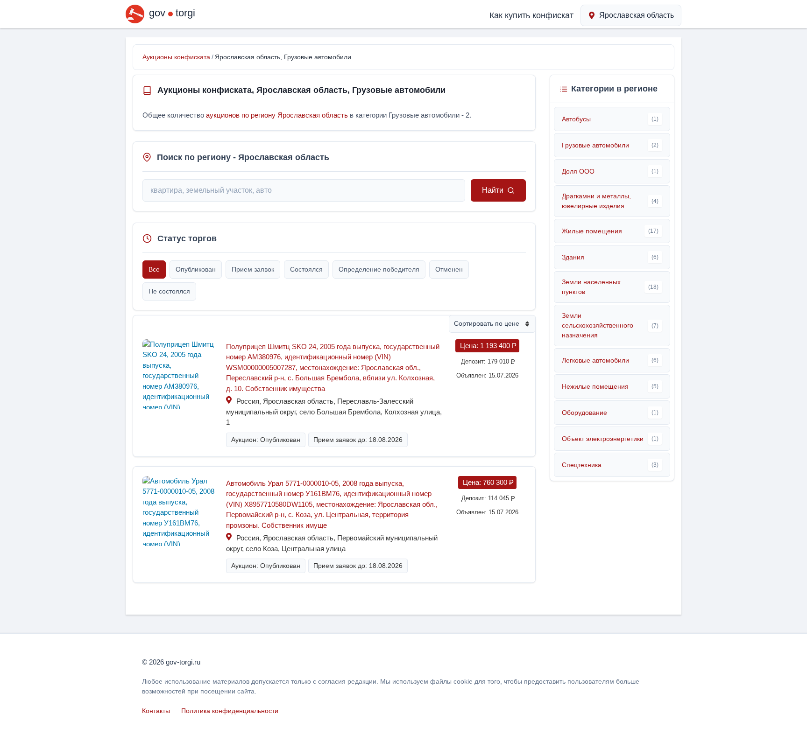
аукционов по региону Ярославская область (277, 115)
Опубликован (196, 269)
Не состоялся (169, 291)
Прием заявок (253, 269)
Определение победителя (379, 269)
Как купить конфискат (531, 15)
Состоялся (306, 269)
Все (154, 269)
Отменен (449, 269)
